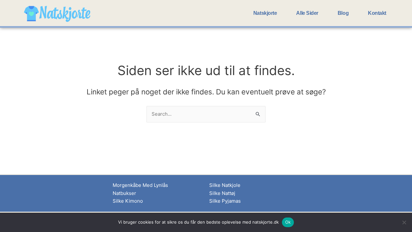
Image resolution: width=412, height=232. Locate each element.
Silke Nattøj (222, 193)
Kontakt (377, 13)
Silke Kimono (128, 201)
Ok (288, 222)
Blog (343, 13)
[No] (404, 222)
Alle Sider (307, 13)
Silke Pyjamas (225, 201)
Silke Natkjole (224, 185)
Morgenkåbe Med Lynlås (140, 185)
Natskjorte (265, 13)
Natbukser (124, 193)
